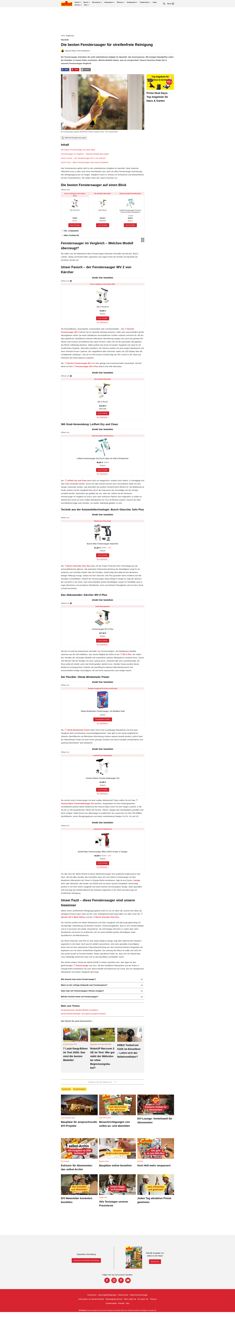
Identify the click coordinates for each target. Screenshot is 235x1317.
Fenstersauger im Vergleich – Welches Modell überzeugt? (85, 154)
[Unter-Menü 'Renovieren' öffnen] (101, 2)
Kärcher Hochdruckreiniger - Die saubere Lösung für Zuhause (83, 1014)
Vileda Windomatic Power (78, 730)
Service (77, 5)
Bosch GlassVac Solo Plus (79, 566)
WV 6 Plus (127, 654)
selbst (63, 35)
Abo (85, 5)
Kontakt (121, 1303)
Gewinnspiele (111, 1303)
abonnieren (155, 1261)
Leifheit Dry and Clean (77, 481)
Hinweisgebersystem (114, 1299)
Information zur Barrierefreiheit (91, 1299)
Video (155, 2)
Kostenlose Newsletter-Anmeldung (86, 1260)
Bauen (85, 2)
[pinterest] (121, 1280)
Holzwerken (108, 2)
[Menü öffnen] (173, 4)
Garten (77, 2)
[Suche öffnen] (164, 4)
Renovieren (96, 2)
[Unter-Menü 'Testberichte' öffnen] (149, 2)
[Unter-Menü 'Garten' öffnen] (80, 2)
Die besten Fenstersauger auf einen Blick (78, 150)
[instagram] (114, 1280)
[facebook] (107, 1280)
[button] (102, 153)
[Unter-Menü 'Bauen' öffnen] (89, 2)
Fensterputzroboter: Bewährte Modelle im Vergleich (79, 1010)
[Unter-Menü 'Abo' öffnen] (88, 5)
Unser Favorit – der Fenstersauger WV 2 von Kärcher (83, 158)
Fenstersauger (82, 966)
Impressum (92, 1295)
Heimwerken (131, 2)
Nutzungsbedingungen (107, 1295)
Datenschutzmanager (139, 1295)
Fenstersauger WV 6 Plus (87, 366)
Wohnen (120, 2)
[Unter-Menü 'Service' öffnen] (81, 5)
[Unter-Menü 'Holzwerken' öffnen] (114, 2)
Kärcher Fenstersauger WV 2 (80, 363)
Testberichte (144, 2)
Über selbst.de (130, 1299)
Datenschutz (123, 1295)
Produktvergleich (79, 1089)
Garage (136, 880)
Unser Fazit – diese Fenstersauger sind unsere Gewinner (85, 162)
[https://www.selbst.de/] (66, 3)
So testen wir (143, 1299)
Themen (153, 1299)
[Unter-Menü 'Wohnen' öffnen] (124, 2)
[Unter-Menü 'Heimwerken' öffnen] (137, 2)
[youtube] (128, 1280)
